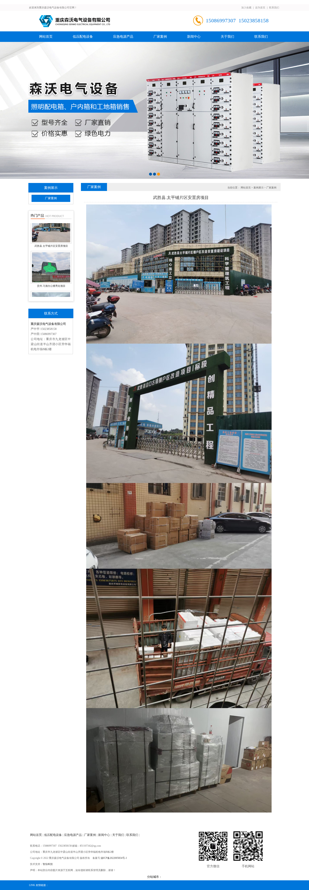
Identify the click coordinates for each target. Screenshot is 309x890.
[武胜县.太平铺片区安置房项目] (51, 251)
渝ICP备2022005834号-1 (114, 858)
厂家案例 (160, 36)
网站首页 (46, 36)
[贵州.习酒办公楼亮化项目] (51, 291)
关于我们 (227, 36)
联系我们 (274, 7)
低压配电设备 (83, 36)
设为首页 (260, 7)
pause (154, 110)
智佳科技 (48, 864)
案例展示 (259, 187)
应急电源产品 (123, 36)
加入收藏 (246, 7)
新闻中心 (194, 36)
